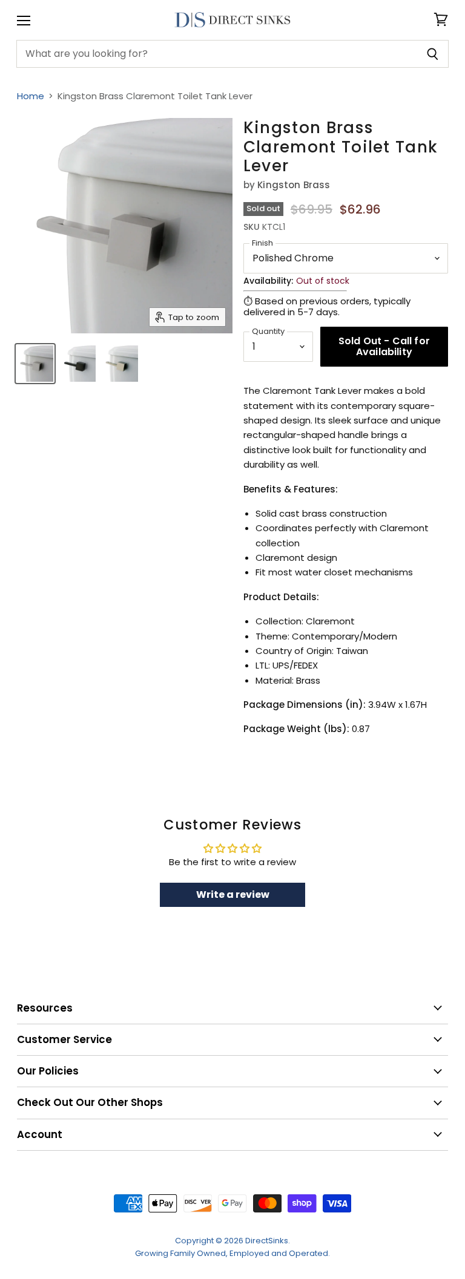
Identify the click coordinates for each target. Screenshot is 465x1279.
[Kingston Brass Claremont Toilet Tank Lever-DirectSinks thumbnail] (35, 363)
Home (30, 96)
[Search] (433, 54)
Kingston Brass (293, 184)
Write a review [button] (232, 894)
